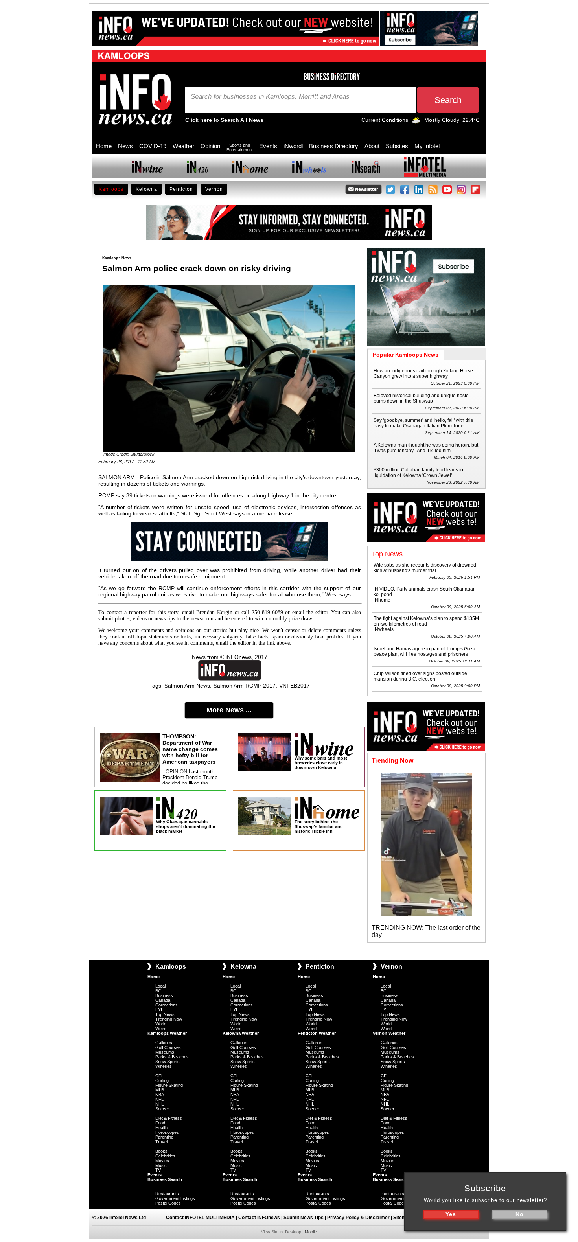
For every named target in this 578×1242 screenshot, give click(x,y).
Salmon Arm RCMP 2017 (245, 686)
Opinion (210, 146)
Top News (165, 1014)
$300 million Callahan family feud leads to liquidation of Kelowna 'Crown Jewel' (418, 472)
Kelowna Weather (241, 1033)
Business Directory (333, 146)
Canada (162, 1000)
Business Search (164, 1179)
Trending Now (168, 1019)
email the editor (310, 612)
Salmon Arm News (187, 686)
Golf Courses (168, 1047)
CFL (159, 1075)
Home (104, 146)
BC (158, 990)
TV (158, 1170)
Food (160, 1123)
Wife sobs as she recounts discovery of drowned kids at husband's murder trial (425, 567)
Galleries (163, 1042)
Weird (160, 1028)
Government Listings (175, 1198)
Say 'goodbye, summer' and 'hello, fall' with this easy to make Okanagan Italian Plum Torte (423, 423)
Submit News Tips (303, 1217)
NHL (159, 1104)
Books (161, 1151)
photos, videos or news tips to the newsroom (164, 619)
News (125, 146)
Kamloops (111, 189)
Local (160, 986)
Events (268, 146)
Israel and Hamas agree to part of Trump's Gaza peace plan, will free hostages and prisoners (424, 651)
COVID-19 (152, 146)
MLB (159, 1089)
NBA (159, 1094)
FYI (158, 1009)
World (160, 1023)
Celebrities (165, 1156)
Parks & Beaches (172, 1056)
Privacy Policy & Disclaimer (358, 1217)
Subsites (397, 146)
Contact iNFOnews (259, 1217)
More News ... (229, 710)
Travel (161, 1141)
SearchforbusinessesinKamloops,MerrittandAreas (270, 96)
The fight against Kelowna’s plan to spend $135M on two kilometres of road (426, 621)
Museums (164, 1052)
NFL (159, 1099)
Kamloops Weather (167, 1033)
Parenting (164, 1137)
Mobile (311, 1231)
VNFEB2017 (294, 686)
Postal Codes (168, 1203)
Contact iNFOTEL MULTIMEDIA (200, 1217)
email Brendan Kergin (207, 612)
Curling (162, 1080)
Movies (162, 1160)
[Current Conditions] (416, 122)
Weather (183, 146)
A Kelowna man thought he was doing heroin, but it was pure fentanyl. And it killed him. (426, 447)
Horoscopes (167, 1132)
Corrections (166, 1005)
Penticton (181, 189)
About (371, 146)
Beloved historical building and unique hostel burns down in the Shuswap (422, 398)
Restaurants (167, 1193)
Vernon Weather (389, 1033)
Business (164, 995)
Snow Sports (167, 1061)
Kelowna (146, 189)
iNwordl (293, 146)
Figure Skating (169, 1085)
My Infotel (427, 146)
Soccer (162, 1108)
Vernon (214, 189)
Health (161, 1127)
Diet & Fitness (168, 1118)
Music (161, 1165)
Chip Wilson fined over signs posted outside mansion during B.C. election (420, 676)
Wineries (163, 1066)
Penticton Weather (317, 1033)
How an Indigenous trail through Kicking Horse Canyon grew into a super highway (423, 373)
